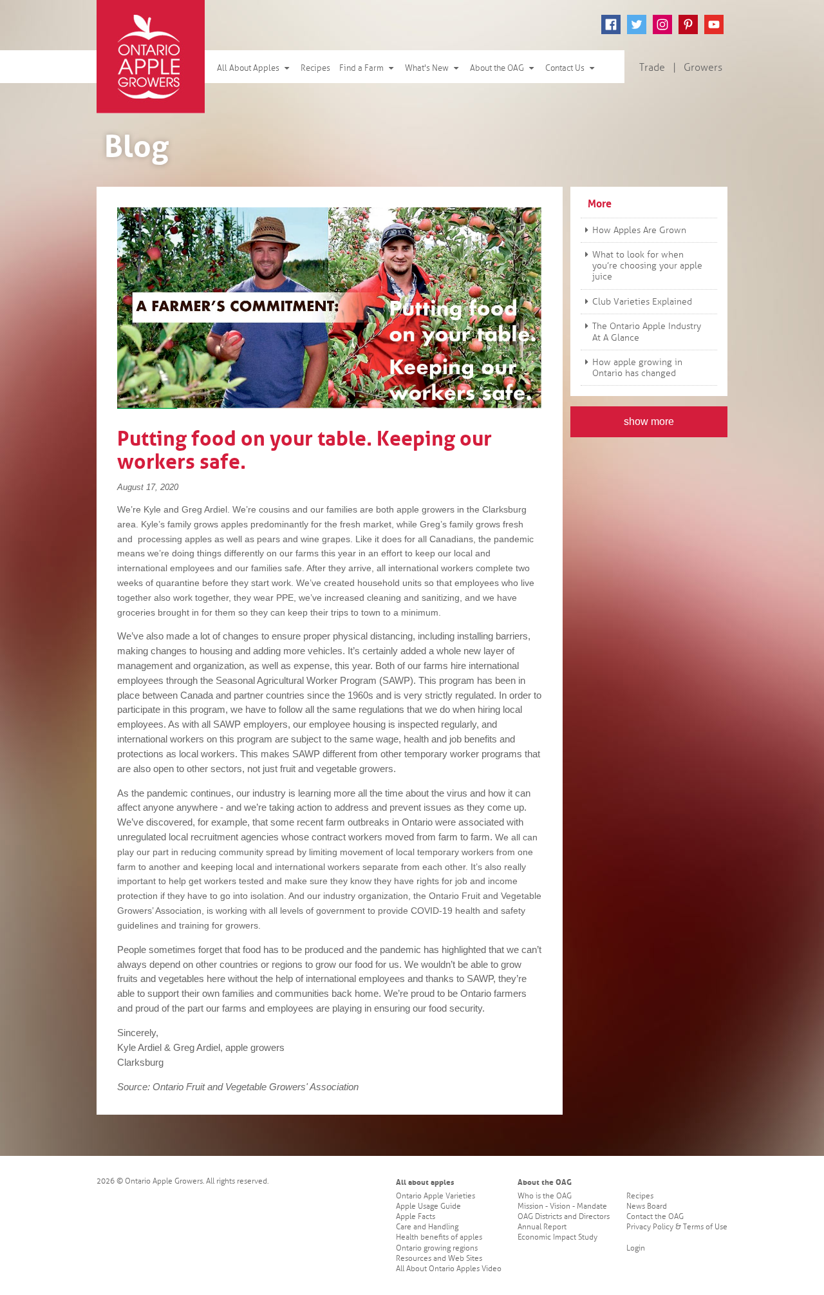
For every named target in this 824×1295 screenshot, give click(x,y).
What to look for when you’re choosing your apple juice (647, 265)
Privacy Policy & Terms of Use (676, 1227)
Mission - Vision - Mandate (562, 1206)
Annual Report (542, 1227)
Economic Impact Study (557, 1237)
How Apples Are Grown (639, 230)
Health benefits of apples (439, 1237)
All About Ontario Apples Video (448, 1269)
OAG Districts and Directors (564, 1217)
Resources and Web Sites (439, 1258)
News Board (646, 1206)
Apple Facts (415, 1217)
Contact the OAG (655, 1217)
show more (649, 421)
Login (635, 1248)
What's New (428, 68)
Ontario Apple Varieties (435, 1196)
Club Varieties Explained (642, 301)
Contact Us (565, 68)
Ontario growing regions (437, 1248)
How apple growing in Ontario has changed (637, 368)
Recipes (315, 68)
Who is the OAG (545, 1196)
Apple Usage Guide (428, 1206)
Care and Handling (427, 1227)
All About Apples (249, 68)
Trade (652, 67)
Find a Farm (362, 68)
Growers (703, 67)
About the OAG (498, 68)
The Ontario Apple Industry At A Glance (646, 332)
